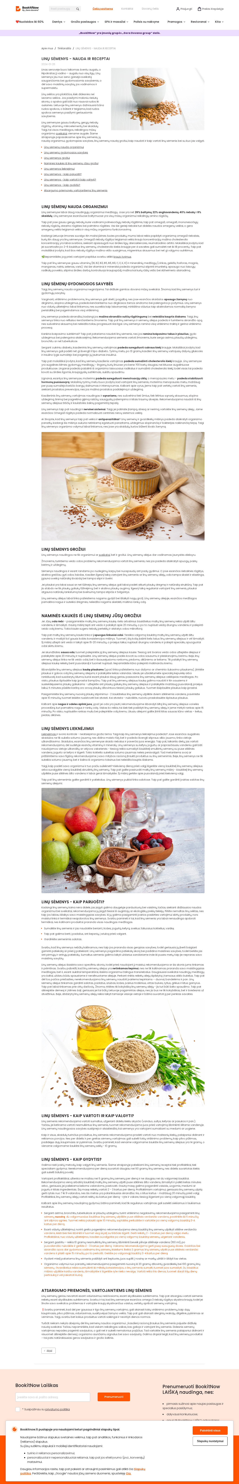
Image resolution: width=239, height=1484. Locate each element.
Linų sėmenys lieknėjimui (59, 169)
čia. (128, 1473)
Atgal (49, 1350)
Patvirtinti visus (210, 1430)
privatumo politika (57, 1409)
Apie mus (47, 48)
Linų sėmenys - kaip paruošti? (63, 174)
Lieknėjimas (49, 734)
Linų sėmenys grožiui (57, 158)
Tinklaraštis (64, 48)
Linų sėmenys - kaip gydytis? (62, 185)
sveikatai (61, 133)
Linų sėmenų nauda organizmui (64, 147)
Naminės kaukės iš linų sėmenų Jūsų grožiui (71, 163)
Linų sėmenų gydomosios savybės (66, 152)
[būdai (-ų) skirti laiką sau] (27, 8)
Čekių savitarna (103, 8)
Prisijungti (186, 9)
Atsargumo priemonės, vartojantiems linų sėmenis (75, 190)
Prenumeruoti (113, 1397)
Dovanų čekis (150, 8)
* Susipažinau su (46, 1409)
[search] (78, 9)
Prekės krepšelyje (213, 9)
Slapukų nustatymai (210, 1441)
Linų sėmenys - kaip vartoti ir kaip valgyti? (70, 179)
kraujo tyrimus (122, 257)
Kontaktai (127, 8)
